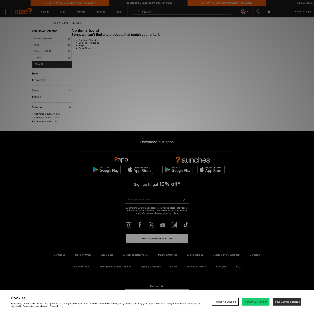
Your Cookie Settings (287, 301)
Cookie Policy (56, 306)
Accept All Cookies (256, 301)
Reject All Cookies (225, 301)
